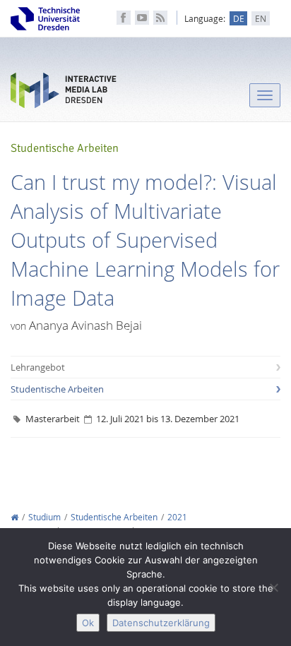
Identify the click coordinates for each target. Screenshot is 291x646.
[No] (273, 587)
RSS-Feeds (160, 18)
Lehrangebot (38, 367)
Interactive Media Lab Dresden (64, 93)
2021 (177, 517)
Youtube (142, 18)
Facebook (124, 18)
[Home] (14, 517)
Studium (44, 517)
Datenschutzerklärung (161, 622)
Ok (88, 622)
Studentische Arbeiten (57, 389)
